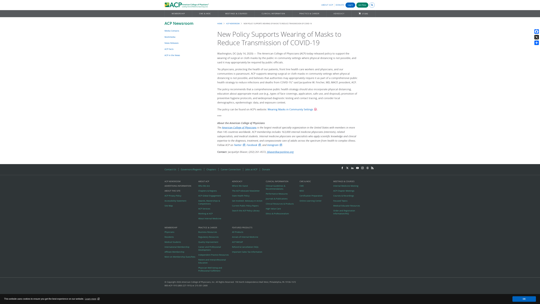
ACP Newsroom (179, 23)
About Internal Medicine (209, 218)
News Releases (172, 43)
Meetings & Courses (236, 13)
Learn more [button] (90, 299)
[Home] (187, 5)
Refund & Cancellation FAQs (245, 247)
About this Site (172, 190)
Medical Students (173, 242)
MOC (302, 190)
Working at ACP (205, 213)
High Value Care (273, 208)
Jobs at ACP (251, 169)
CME (302, 186)
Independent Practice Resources (213, 254)
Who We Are (204, 186)
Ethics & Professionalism (277, 213)
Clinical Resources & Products (280, 203)
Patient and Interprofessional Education (212, 261)
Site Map (169, 205)
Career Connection (231, 169)
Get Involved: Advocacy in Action (247, 200)
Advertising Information (178, 186)
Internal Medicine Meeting (345, 186)
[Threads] (367, 168)
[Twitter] (347, 168)
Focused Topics (340, 200)
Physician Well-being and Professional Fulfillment (210, 269)
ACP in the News (172, 55)
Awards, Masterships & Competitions (209, 202)
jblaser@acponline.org (280, 152)
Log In (350, 5)
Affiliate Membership (174, 252)
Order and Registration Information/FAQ (344, 212)
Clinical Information (273, 13)
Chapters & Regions (207, 190)
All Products (237, 232)
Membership (178, 13)
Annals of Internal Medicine (245, 237)
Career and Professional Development (209, 248)
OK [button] (524, 299)
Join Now (362, 5)
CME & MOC (205, 13)
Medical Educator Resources (346, 205)
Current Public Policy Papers (245, 205)
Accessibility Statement (175, 200)
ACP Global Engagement (209, 195)
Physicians (169, 232)
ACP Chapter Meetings (343, 190)
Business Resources (207, 232)
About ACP (327, 5)
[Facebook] (536, 31)
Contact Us (170, 169)
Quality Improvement (208, 242)
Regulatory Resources (208, 237)
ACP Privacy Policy (173, 195)
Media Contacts (172, 30)
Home (219, 23)
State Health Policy (240, 195)
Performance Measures (277, 193)
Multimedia (170, 37)
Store (365, 14)
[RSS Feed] (372, 168)
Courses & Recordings (343, 195)
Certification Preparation (311, 195)
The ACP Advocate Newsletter (246, 190)
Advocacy (339, 13)
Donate (340, 5)
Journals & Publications (277, 198)
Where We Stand (240, 186)
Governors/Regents (191, 169)
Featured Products (242, 227)
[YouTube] (357, 168)
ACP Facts (169, 49)
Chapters (211, 169)
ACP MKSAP (237, 242)
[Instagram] (362, 168)
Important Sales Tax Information (247, 252)
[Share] (536, 43)
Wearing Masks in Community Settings (290, 109)
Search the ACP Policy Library (245, 210)
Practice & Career (309, 13)
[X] (536, 37)
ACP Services (204, 208)
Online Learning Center (311, 200)
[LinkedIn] (352, 168)
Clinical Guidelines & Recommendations (275, 187)
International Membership (177, 247)
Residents (169, 237)
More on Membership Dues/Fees (180, 256)
